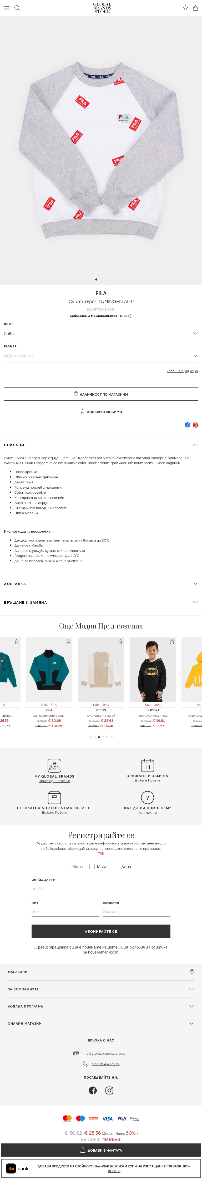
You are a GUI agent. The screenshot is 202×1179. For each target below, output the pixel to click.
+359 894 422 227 (106, 1063)
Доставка (15, 583)
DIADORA (153, 710)
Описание (15, 444)
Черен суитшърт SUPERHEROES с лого (165, 715)
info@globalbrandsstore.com (106, 1053)
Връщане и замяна (25, 602)
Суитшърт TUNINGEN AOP (101, 301)
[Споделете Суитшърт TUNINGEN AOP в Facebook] (187, 426)
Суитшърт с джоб (101, 715)
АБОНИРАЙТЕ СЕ (101, 931)
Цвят (8, 324)
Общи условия (132, 946)
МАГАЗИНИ (18, 971)
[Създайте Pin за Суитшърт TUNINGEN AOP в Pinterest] (195, 426)
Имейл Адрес (43, 880)
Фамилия (111, 903)
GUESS (101, 710)
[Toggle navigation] (7, 8)
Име (35, 903)
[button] (90, 737)
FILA (101, 293)
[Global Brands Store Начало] (102, 7)
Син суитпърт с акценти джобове (58, 715)
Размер (10, 346)
